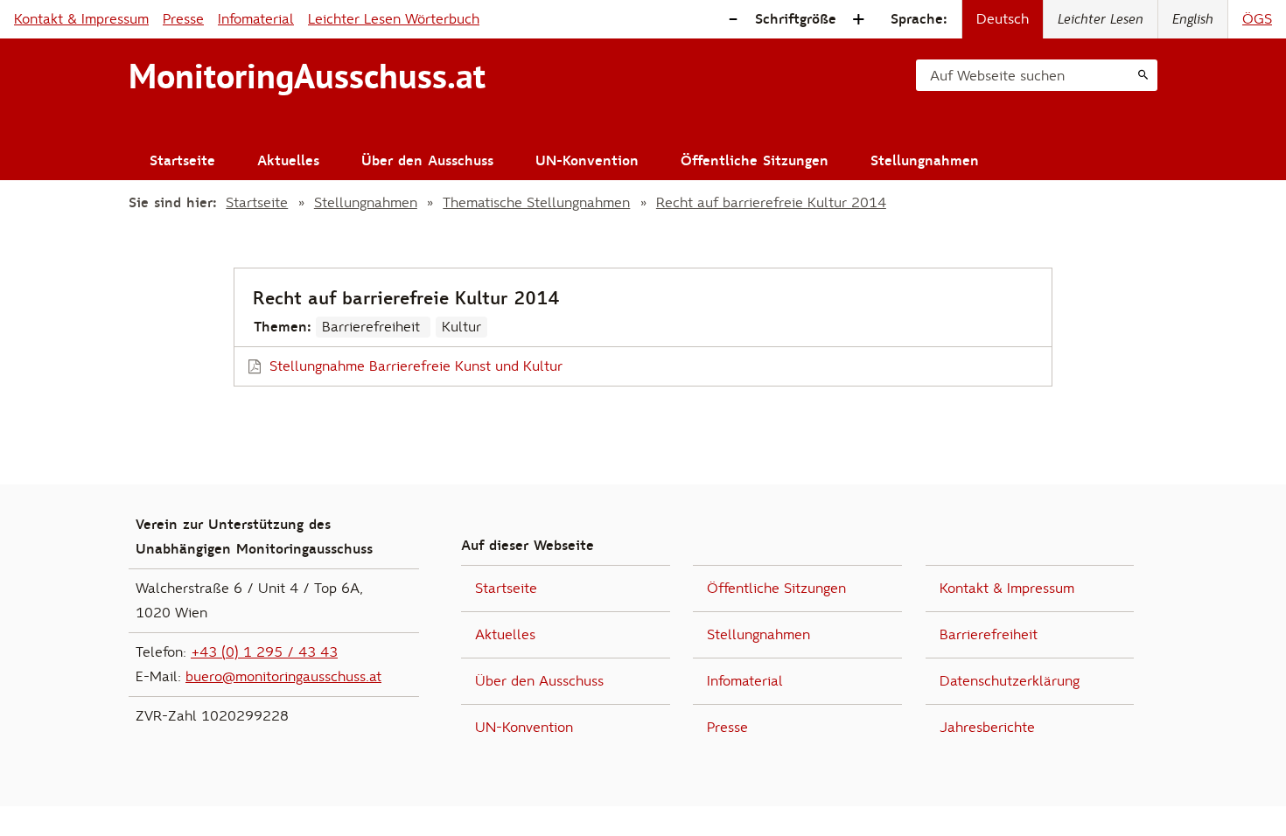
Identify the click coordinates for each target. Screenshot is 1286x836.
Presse (183, 19)
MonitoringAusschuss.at (307, 76)
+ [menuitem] (858, 19)
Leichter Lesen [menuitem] (1100, 19)
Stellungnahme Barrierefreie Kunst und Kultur (416, 366)
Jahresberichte (987, 727)
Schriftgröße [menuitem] (795, 19)
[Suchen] (1143, 75)
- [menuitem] (733, 19)
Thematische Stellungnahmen (536, 203)
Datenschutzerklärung (1010, 681)
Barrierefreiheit (373, 327)
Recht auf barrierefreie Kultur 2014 (771, 203)
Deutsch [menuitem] (1002, 19)
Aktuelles (288, 161)
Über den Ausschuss (427, 161)
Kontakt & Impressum (81, 19)
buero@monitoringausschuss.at (283, 677)
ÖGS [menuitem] (1257, 19)
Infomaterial (256, 19)
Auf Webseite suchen (997, 76)
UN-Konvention (587, 161)
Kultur (461, 327)
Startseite (182, 161)
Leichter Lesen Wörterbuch (393, 19)
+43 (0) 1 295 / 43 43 (264, 652)
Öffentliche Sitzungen (754, 161)
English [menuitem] (1192, 19)
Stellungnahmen (924, 161)
